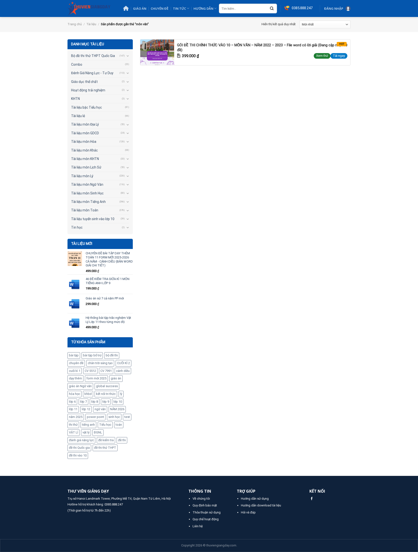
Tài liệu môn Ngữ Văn (87, 184)
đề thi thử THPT (105, 447)
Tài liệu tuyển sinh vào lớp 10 (92, 219)
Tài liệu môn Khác (84, 150)
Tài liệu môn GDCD (85, 133)
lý (121, 394)
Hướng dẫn (203, 8)
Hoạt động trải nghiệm (88, 90)
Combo (76, 64)
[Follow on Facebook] (311, 499)
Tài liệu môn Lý (82, 176)
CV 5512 (90, 371)
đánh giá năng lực (81, 440)
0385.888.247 (113, 504)
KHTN (75, 99)
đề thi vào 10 (78, 455)
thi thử (73, 424)
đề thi (122, 440)
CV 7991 (106, 371)
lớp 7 (83, 401)
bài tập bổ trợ (92, 355)
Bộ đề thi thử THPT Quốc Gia (93, 56)
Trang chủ (74, 24)
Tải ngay (339, 55)
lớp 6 (72, 401)
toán (119, 424)
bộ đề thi (112, 355)
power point (95, 417)
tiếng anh (88, 424)
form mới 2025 (96, 378)
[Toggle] (127, 55)
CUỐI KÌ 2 (123, 363)
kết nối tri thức (106, 394)
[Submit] (272, 9)
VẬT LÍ (73, 432)
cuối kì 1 (74, 371)
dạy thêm (75, 378)
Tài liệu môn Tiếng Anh (88, 202)
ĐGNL (98, 432)
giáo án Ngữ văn (80, 386)
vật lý (86, 432)
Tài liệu (91, 24)
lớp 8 (94, 401)
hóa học (74, 394)
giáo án (116, 378)
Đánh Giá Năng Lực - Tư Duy (92, 73)
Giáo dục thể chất (84, 82)
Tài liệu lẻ (78, 116)
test (127, 417)
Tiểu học (105, 424)
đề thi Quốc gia (79, 447)
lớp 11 (73, 409)
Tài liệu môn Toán (84, 210)
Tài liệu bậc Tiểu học (86, 107)
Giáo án (139, 8)
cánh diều (123, 371)
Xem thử (322, 55)
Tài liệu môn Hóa (83, 142)
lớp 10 (117, 401)
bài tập (74, 355)
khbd (88, 394)
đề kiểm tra (106, 440)
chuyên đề (76, 363)
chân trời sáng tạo (100, 363)
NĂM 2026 (117, 409)
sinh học (114, 417)
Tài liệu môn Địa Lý (85, 124)
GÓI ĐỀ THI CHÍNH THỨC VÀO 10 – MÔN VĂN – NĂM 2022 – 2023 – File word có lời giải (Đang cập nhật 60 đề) (262, 47)
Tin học (76, 227)
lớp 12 (86, 409)
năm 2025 (75, 417)
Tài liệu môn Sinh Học (87, 193)
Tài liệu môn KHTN (85, 159)
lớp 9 (105, 401)
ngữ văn (100, 409)
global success (107, 386)
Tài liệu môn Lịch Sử (86, 167)
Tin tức (179, 8)
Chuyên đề (159, 8)
